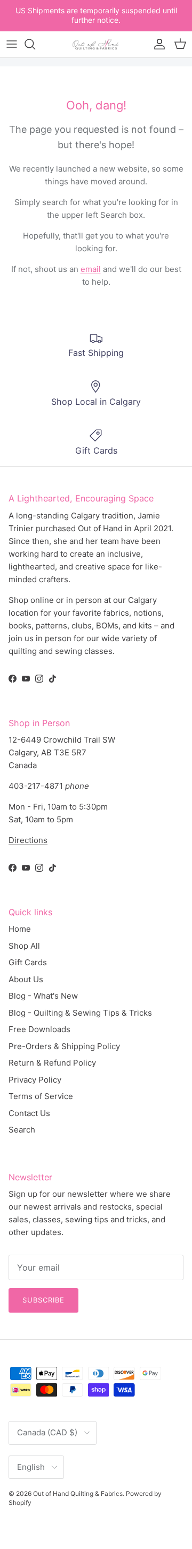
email (91, 269)
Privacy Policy (35, 1080)
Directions (28, 840)
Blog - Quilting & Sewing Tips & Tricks (80, 1013)
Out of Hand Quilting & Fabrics (78, 1493)
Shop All (24, 946)
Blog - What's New (43, 996)
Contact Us (29, 1113)
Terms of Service (41, 1096)
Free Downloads (39, 1029)
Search (22, 1130)
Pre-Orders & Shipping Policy (64, 1046)
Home (20, 929)
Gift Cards (28, 962)
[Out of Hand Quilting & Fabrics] (96, 44)
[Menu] (11, 44)
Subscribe (43, 1300)
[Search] (35, 44)
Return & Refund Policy (52, 1063)
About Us (26, 979)
